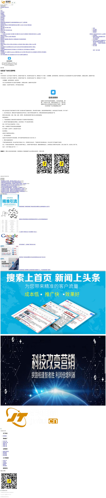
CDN (1, 54)
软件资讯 (2, 40)
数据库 (99, 43)
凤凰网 (12, 24)
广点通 (23, 22)
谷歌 (10, 27)
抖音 (7, 30)
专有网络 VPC (3, 52)
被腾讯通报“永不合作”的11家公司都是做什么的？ (12, 184)
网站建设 (2, 37)
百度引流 (7, 7)
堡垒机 (22, 46)
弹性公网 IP (28, 52)
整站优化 (14, 36)
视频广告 (2, 28)
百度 (1, 27)
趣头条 (15, 24)
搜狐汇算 (7, 24)
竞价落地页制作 (22, 39)
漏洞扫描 (26, 46)
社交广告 (2, 21)
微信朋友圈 (14, 22)
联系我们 (2, 19)
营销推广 (2, 13)
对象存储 (6, 49)
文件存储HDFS (27, 49)
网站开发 (11, 39)
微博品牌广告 (9, 22)
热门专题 (2, 18)
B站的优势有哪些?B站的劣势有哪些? (9, 186)
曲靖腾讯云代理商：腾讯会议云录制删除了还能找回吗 (13, 191)
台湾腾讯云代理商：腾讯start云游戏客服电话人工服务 (12, 188)
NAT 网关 (23, 52)
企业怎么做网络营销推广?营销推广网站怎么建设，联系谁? (14, 183)
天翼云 (30, 44)
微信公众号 (19, 22)
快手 (5, 30)
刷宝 (9, 30)
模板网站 (7, 39)
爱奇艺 (1, 30)
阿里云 (1, 44)
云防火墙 (19, 46)
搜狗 (4, 27)
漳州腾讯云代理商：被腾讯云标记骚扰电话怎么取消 (12, 190)
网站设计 (2, 39)
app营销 (104, 33)
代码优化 (2, 36)
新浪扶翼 (2, 24)
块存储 (9, 49)
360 (5, 27)
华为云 (8, 44)
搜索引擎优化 (3, 35)
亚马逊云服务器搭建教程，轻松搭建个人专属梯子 (12, 187)
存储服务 (2, 48)
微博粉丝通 (2, 22)
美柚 (28, 24)
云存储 (1, 49)
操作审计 (30, 46)
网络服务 (2, 50)
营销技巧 (92, 33)
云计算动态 (19, 44)
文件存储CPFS (20, 49)
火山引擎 (34, 44)
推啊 (18, 24)
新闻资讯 (2, 17)
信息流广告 (2, 23)
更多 (6, 193)
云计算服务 (2, 15)
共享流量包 (43, 52)
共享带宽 (39, 52)
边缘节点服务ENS (24, 54)
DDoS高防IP (3, 46)
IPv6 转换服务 (34, 52)
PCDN (18, 54)
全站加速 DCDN (13, 54)
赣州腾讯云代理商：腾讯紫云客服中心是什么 (11, 181)
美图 (10, 24)
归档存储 (32, 49)
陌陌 (26, 22)
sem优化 (10, 36)
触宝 (31, 24)
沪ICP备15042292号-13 (4, 496)
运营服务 (2, 14)
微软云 (27, 44)
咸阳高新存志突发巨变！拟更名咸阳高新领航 (11, 182)
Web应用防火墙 (9, 46)
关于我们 (2, 12)
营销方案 (96, 33)
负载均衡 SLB (18, 52)
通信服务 (104, 43)
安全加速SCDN (6, 54)
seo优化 (6, 36)
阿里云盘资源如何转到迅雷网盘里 (9, 192)
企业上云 (2, 43)
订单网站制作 (16, 39)
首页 (1, 10)
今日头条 (25, 24)
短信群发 (2, 7)
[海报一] (53, 333)
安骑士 (34, 46)
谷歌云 (24, 44)
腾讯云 (5, 44)
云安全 (1, 45)
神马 (8, 27)
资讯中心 (100, 33)
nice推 (1, 32)
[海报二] (53, 405)
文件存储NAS (14, 49)
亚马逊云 (15, 44)
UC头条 (21, 24)
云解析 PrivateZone (11, 52)
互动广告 (2, 31)
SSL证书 (15, 46)
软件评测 (2, 41)
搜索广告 (2, 26)
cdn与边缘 (2, 53)
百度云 (11, 44)
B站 (11, 30)
